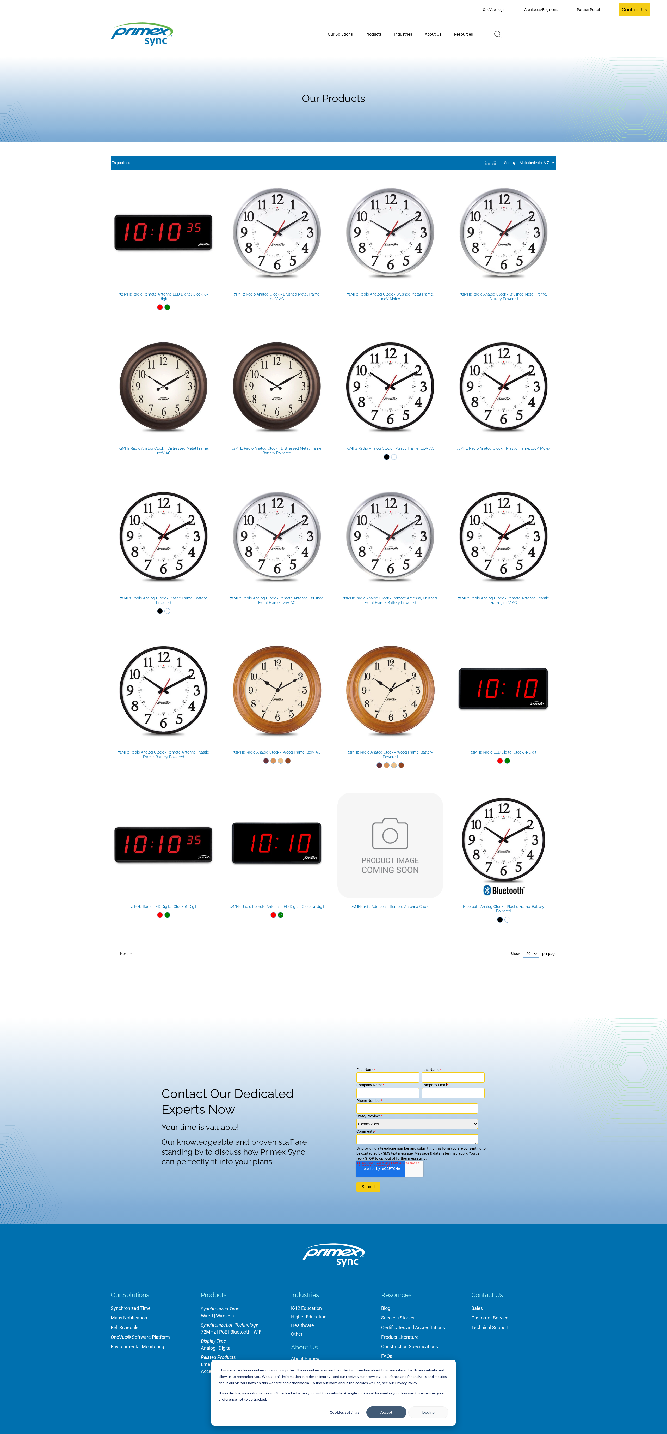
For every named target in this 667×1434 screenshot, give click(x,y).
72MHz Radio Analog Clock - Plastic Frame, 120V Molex (503, 448)
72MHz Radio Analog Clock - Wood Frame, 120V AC (276, 752)
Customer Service (489, 1318)
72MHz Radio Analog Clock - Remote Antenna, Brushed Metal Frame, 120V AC (277, 600)
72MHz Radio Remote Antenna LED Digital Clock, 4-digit (276, 907)
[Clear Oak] (280, 761)
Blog (385, 1308)
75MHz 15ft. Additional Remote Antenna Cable (390, 907)
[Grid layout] (494, 162)
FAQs (386, 1356)
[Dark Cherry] (266, 761)
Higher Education (308, 1316)
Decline (428, 1412)
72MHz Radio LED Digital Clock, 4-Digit (503, 752)
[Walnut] (288, 761)
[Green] (167, 307)
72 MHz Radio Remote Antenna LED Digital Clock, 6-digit (163, 296)
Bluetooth (240, 1332)
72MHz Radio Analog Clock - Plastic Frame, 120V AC (390, 448)
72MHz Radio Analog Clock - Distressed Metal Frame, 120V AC (163, 450)
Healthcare (302, 1325)
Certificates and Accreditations (413, 1327)
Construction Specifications (409, 1346)
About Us (304, 1347)
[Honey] (273, 761)
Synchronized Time (131, 1308)
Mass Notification (129, 1318)
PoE (223, 1332)
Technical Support (490, 1327)
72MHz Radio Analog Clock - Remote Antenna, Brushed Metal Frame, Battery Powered (390, 600)
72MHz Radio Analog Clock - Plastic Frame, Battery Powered (163, 600)
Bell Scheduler (125, 1327)
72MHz (208, 1332)
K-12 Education (306, 1308)
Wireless (225, 1315)
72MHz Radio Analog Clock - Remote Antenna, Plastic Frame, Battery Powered (163, 754)
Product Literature (400, 1337)
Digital (225, 1348)
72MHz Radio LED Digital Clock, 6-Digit (163, 907)
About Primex (305, 1358)
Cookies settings (344, 1412)
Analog (208, 1348)
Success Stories (397, 1318)
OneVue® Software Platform (140, 1337)
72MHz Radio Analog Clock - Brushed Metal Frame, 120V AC (277, 296)
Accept (386, 1412)
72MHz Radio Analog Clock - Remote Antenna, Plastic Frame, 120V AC (503, 600)
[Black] (387, 457)
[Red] (160, 307)
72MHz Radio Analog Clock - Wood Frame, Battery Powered (390, 754)
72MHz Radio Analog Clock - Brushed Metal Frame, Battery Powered (503, 296)
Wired (207, 1315)
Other (296, 1334)
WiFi (258, 1332)
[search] (497, 34)
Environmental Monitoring (137, 1346)
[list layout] (487, 162)
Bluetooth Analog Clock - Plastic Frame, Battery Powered (503, 909)
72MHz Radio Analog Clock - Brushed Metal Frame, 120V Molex (390, 296)
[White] (394, 457)
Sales (477, 1308)
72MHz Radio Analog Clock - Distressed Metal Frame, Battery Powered (277, 450)
